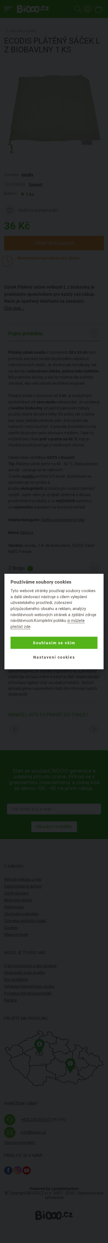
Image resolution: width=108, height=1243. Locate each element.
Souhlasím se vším (54, 643)
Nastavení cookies (54, 657)
